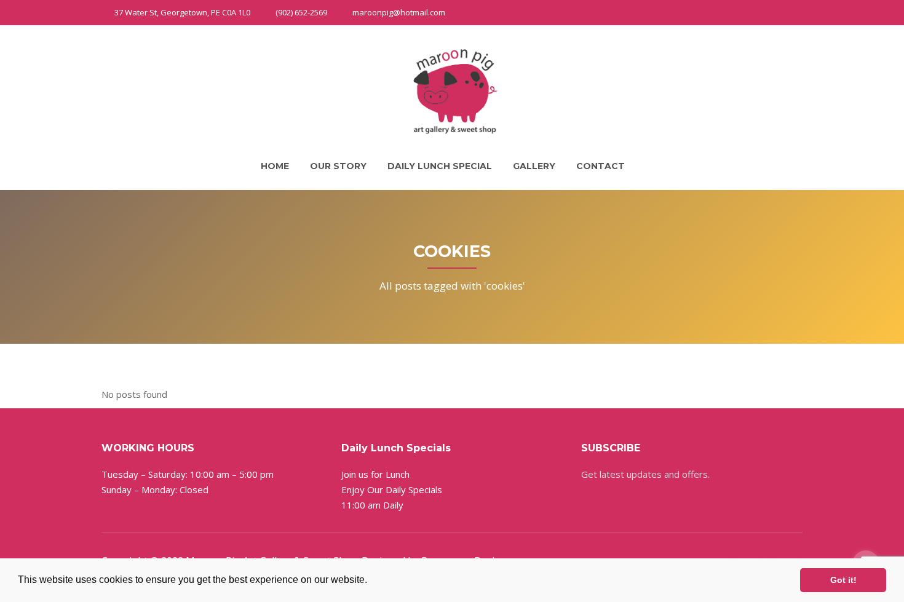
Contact (600, 166)
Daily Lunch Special (439, 166)
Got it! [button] (843, 580)
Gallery (534, 166)
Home (275, 166)
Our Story (338, 166)
